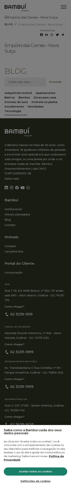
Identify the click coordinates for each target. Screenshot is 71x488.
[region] (35, 456)
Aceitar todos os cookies (35, 471)
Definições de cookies (36, 481)
